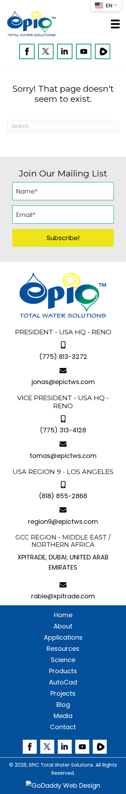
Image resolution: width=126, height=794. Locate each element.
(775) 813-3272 (63, 356)
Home (63, 615)
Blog (63, 705)
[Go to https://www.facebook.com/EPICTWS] (27, 51)
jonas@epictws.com (63, 381)
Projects (63, 693)
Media (63, 716)
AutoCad (63, 682)
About (63, 626)
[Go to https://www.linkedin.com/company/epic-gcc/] (64, 51)
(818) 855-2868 (63, 496)
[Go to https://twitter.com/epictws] (46, 51)
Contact (63, 727)
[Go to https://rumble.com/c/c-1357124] (102, 51)
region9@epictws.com (63, 521)
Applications (63, 637)
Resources (63, 649)
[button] (63, 238)
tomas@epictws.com (63, 455)
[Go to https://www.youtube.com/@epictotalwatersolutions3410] (83, 51)
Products (63, 671)
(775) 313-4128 (63, 430)
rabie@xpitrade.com (63, 596)
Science (63, 660)
